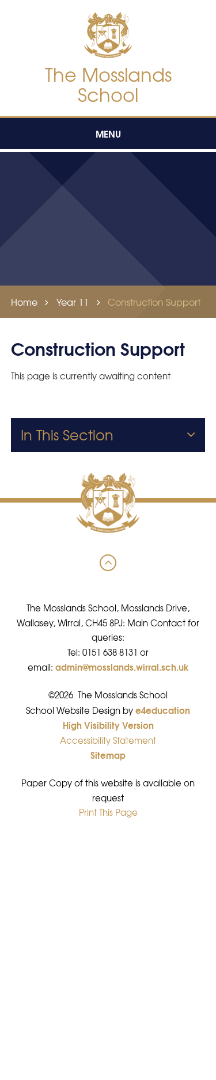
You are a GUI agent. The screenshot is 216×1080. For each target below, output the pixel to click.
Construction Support (154, 302)
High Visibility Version (108, 725)
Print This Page (108, 812)
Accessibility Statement (108, 740)
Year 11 (72, 302)
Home (24, 302)
